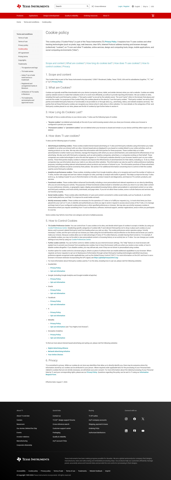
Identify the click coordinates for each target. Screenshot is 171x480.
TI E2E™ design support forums (64, 420)
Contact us (57, 416)
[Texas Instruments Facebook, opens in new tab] (134, 420)
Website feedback (96, 471)
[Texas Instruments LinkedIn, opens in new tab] (126, 432)
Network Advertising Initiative (59, 351)
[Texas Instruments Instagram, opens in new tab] (126, 420)
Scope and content (55, 63)
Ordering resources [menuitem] (90, 16)
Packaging (56, 432)
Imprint (107, 471)
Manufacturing (22, 441)
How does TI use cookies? (127, 63)
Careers (19, 420)
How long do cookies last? (99, 63)
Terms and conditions (31, 22)
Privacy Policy (55, 268)
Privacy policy (23, 45)
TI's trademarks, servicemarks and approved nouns (28, 100)
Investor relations (23, 437)
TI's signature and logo (30, 68)
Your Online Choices (55, 355)
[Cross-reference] (116, 16)
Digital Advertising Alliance (58, 348)
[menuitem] (153, 16)
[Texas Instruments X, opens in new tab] (143, 420)
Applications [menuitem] (33, 16)
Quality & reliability (59, 437)
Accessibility (21, 471)
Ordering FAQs (94, 428)
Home (19, 22)
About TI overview (23, 416)
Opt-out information (57, 271)
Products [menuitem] (20, 16)
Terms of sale (23, 38)
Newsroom (21, 424)
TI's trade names (27, 71)
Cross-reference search (61, 424)
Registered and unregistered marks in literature (29, 86)
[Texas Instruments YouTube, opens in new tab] (143, 432)
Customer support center (62, 428)
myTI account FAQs (60, 441)
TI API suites (93, 416)
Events (19, 432)
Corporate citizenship (24, 445)
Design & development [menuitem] (51, 16)
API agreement (23, 53)
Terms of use (22, 41)
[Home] (33, 6)
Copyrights (22, 60)
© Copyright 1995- (25, 475)
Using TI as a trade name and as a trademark (28, 77)
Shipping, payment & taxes (98, 424)
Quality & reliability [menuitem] (71, 16)
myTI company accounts (98, 420)
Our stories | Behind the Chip (27, 428)
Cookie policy (23, 49)
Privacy (66, 66)
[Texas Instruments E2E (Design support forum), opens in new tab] (134, 432)
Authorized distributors (97, 432)
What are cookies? (75, 63)
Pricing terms (23, 56)
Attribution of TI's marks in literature (30, 93)
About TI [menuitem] (106, 16)
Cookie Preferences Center (57, 228)
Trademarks (22, 64)
